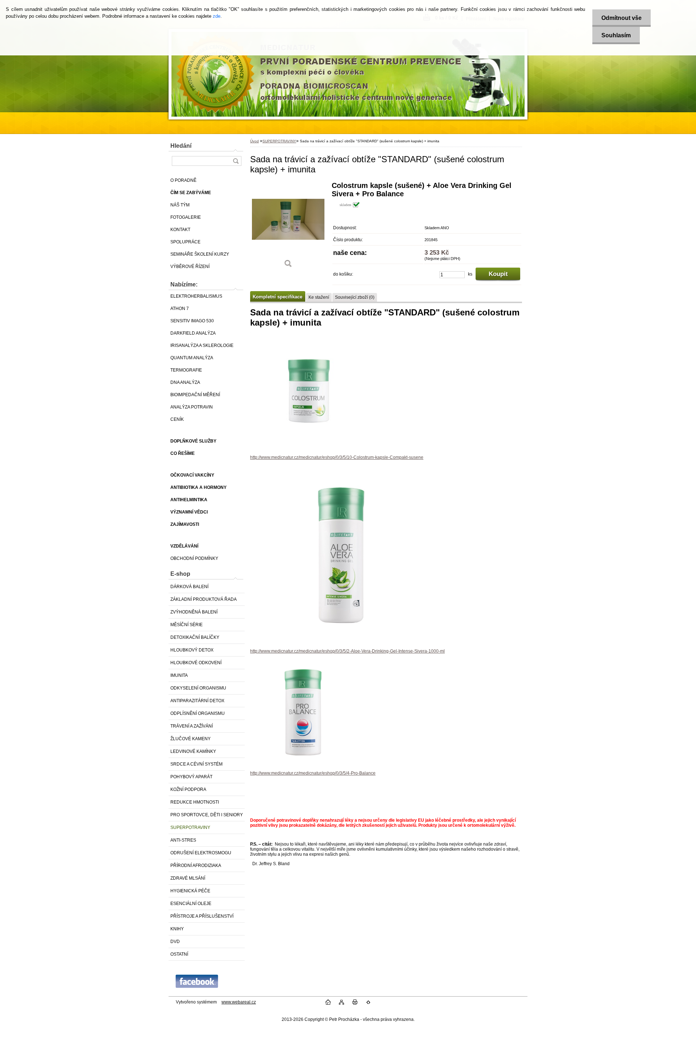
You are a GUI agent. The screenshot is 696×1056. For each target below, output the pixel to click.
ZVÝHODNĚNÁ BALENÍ (194, 612)
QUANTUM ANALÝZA (191, 357)
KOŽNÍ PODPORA (188, 789)
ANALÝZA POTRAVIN (191, 407)
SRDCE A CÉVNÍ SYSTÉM (196, 764)
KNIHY (177, 928)
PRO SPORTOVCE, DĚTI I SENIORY (206, 814)
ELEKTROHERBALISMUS (196, 296)
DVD (175, 941)
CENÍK (177, 419)
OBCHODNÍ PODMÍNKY (194, 558)
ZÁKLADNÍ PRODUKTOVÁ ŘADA (203, 599)
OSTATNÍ (179, 954)
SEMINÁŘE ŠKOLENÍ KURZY (199, 254)
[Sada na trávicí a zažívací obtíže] (288, 227)
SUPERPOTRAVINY (190, 827)
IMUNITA (179, 675)
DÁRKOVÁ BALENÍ (189, 586)
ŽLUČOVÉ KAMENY (190, 738)
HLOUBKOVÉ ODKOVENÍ (195, 662)
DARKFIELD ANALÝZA (193, 333)
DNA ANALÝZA (185, 382)
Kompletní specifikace (277, 296)
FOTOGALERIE (185, 217)
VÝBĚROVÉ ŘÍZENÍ (190, 266)
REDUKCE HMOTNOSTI (194, 802)
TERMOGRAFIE (186, 370)
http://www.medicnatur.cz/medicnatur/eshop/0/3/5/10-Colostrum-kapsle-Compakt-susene (336, 457)
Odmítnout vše (621, 18)
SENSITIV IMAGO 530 (192, 320)
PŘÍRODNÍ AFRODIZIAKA (195, 865)
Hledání (180, 146)
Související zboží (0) (354, 297)
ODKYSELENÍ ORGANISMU (198, 688)
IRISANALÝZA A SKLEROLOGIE (201, 345)
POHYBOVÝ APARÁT (191, 776)
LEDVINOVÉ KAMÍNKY (193, 751)
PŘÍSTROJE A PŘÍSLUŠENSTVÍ (201, 916)
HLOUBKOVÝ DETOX (192, 650)
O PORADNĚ (183, 180)
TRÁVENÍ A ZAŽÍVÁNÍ (191, 726)
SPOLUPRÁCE (185, 241)
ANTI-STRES (183, 840)
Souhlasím (616, 35)
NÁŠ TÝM (180, 205)
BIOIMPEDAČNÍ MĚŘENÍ (195, 394)
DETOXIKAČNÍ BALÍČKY (194, 637)
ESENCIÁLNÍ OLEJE (190, 903)
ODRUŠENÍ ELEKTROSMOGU (200, 852)
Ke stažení (318, 297)
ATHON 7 (179, 308)
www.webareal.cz (238, 1002)
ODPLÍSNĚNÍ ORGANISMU (197, 713)
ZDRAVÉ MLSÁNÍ (187, 878)
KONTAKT (180, 229)
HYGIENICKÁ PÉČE (190, 890)
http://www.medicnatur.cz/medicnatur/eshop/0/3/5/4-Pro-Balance (313, 773)
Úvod (254, 141)
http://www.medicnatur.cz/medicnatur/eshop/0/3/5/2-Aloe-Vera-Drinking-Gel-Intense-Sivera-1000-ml (347, 651)
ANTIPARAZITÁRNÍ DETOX (197, 700)
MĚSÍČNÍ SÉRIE (186, 624)
